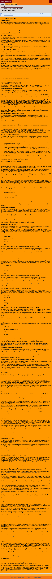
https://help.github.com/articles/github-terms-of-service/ (18, 344)
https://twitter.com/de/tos (10, 313)
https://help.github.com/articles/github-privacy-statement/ (12, 556)
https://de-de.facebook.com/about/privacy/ (16, 252)
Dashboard (14, 4)
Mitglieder (7, 4)
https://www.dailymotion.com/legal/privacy (9, 536)
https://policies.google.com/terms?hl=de (29, 281)
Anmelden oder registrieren (6, 1)
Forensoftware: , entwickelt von (26, 577)
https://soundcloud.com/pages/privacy (8, 492)
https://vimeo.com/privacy (6, 433)
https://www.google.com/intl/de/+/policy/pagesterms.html (12, 283)
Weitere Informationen (8, 15)
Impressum (11, 575)
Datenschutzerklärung (4, 575)
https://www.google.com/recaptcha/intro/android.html (29, 472)
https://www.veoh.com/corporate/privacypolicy (10, 515)
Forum (2, 4)
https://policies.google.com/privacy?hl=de (33, 283)
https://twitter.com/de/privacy (22, 313)
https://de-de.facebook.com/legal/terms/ (34, 252)
